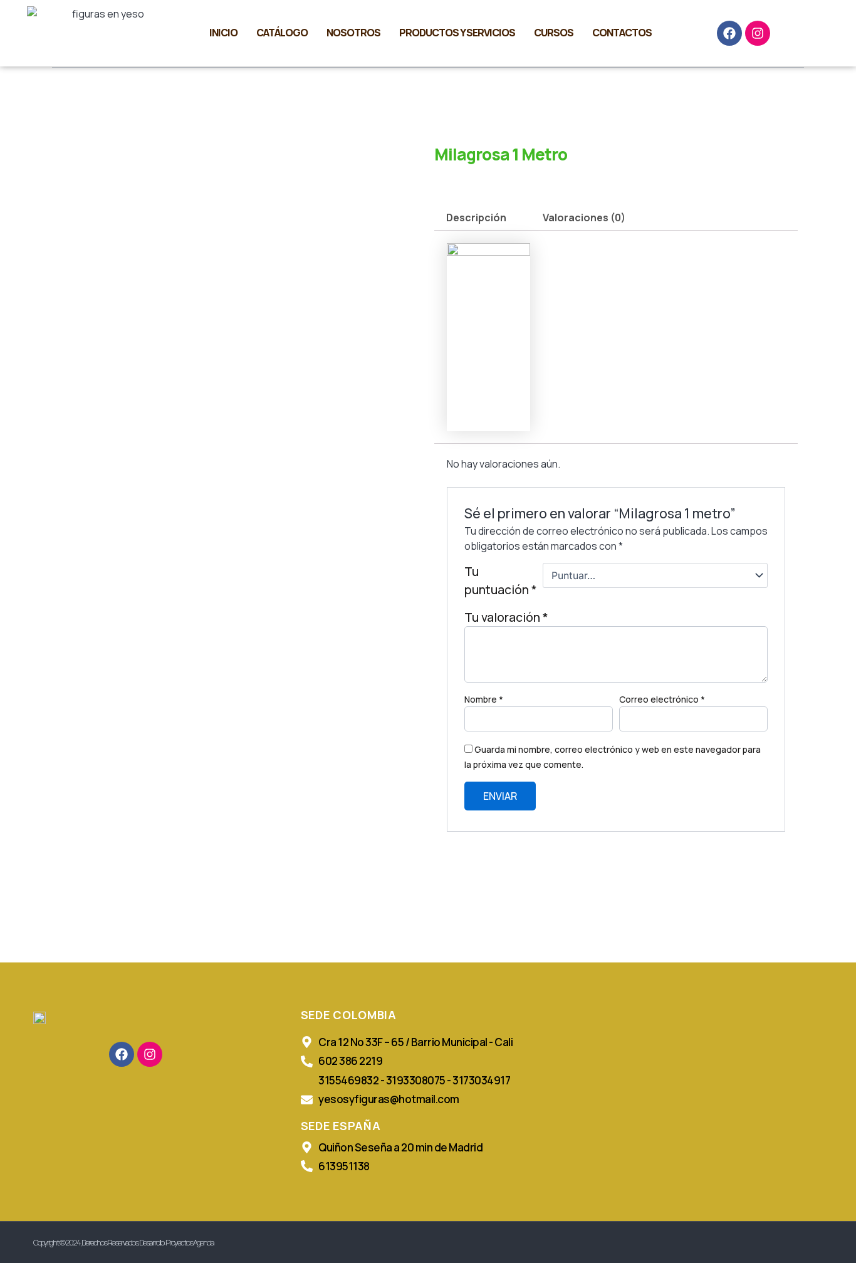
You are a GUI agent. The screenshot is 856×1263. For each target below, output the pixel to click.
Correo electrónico (662, 699)
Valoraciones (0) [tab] (584, 217)
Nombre (483, 699)
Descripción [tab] (476, 217)
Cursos (553, 32)
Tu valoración (506, 617)
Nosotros (353, 32)
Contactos (622, 32)
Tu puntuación (500, 580)
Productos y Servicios (457, 32)
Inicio (223, 32)
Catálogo (282, 32)
